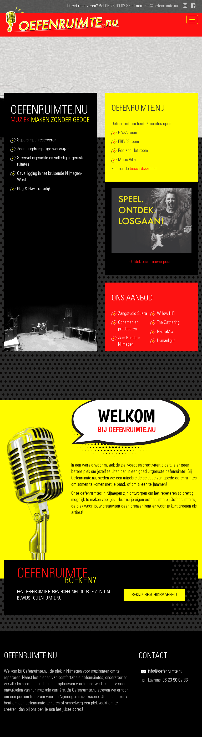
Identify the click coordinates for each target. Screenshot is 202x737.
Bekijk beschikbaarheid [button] (154, 595)
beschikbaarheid (143, 169)
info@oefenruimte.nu (161, 6)
